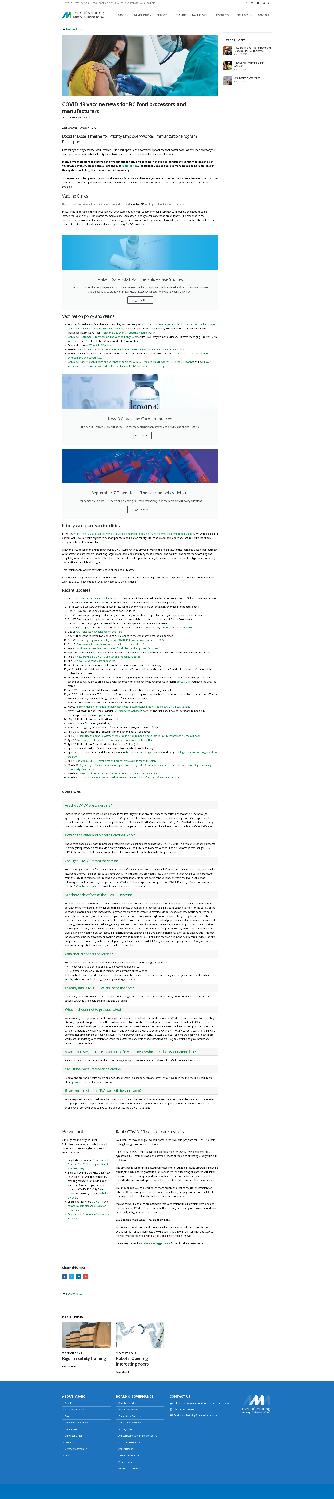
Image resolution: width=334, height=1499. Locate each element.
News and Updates (81, 117)
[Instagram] (263, 3)
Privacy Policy (125, 1461)
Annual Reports (126, 1448)
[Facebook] (246, 3)
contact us (189, 669)
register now (130, 166)
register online (105, 715)
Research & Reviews (129, 1468)
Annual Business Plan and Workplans (137, 1435)
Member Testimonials (76, 1448)
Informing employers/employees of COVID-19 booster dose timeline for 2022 (120, 640)
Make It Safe (199, 15)
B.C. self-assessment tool (88, 886)
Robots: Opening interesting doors (132, 1361)
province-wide (80, 1082)
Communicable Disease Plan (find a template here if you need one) (88, 1164)
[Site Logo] (83, 15)
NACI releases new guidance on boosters (98, 631)
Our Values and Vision (76, 1422)
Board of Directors (127, 1403)
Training (180, 15)
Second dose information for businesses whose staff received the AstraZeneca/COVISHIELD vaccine (133, 706)
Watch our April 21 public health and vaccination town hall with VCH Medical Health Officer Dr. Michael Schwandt (131, 362)
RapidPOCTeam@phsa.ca (154, 1243)
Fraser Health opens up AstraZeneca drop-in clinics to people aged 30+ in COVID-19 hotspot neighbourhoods (138, 735)
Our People (71, 1429)
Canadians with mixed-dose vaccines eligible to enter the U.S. (110, 644)
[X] (252, 3)
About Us (69, 1403)
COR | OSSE (243, 15)
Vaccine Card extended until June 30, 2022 (99, 598)
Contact (263, 15)
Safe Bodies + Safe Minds (247, 78)
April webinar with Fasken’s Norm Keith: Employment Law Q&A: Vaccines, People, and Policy (132, 349)
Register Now (140, 300)
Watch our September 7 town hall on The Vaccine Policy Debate (104, 337)
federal (97, 1082)
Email (85, 1276)
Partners (69, 1442)
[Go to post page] (86, 1335)
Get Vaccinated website (126, 710)
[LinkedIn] (269, 3)
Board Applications (128, 1409)
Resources (222, 15)
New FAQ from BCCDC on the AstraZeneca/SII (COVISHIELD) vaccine (118, 773)
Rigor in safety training (84, 1358)
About (122, 15)
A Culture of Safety (74, 1409)
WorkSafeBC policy (100, 345)
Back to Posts (73, 29)
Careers (75, 3)
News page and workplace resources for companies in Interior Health (116, 740)
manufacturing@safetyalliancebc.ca (198, 1415)
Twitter (71, 1276)
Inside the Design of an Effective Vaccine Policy (128, 332)
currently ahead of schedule (176, 627)
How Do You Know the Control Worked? (249, 64)
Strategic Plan (125, 1429)
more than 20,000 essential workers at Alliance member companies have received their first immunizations (134, 533)
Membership (141, 15)
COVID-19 (66, 117)
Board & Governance (111, 3)
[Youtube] (257, 3)
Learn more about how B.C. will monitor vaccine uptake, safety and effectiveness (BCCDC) (130, 777)
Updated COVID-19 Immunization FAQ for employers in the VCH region (116, 760)
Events (85, 3)
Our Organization (74, 1435)
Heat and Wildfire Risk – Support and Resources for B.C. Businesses (252, 49)
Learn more (140, 435)
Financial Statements (129, 1442)
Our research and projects (140, 3)
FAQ (95, 3)
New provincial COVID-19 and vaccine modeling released (108, 656)
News (66, 3)
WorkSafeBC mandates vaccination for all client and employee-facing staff (118, 648)
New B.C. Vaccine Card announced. (96, 660)
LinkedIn (78, 1276)
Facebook (64, 1276)
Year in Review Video (129, 1455)
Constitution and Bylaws (130, 1422)
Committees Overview (129, 1416)
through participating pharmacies (143, 752)
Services (162, 15)
